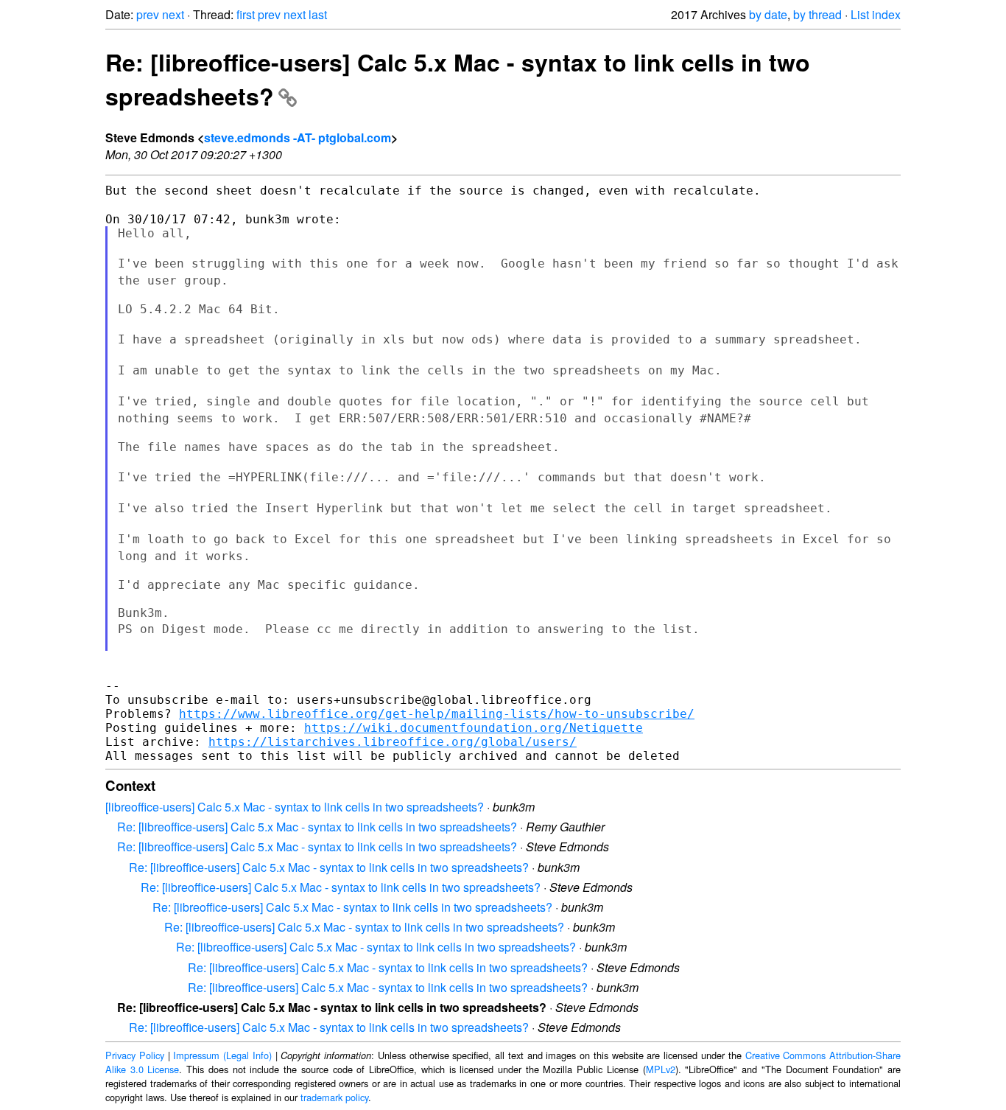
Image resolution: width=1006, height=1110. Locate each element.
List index (876, 14)
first (245, 14)
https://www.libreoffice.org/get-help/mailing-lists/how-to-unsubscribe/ (436, 714)
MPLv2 (660, 1069)
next (173, 14)
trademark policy (334, 1097)
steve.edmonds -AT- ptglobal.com (297, 137)
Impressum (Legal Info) (222, 1055)
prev (147, 14)
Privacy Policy (134, 1055)
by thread (817, 14)
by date (768, 14)
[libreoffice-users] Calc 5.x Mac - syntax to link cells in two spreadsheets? (294, 806)
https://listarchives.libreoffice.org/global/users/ (392, 742)
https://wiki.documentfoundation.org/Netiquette (473, 728)
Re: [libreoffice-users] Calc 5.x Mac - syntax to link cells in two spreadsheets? (317, 826)
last (318, 14)
